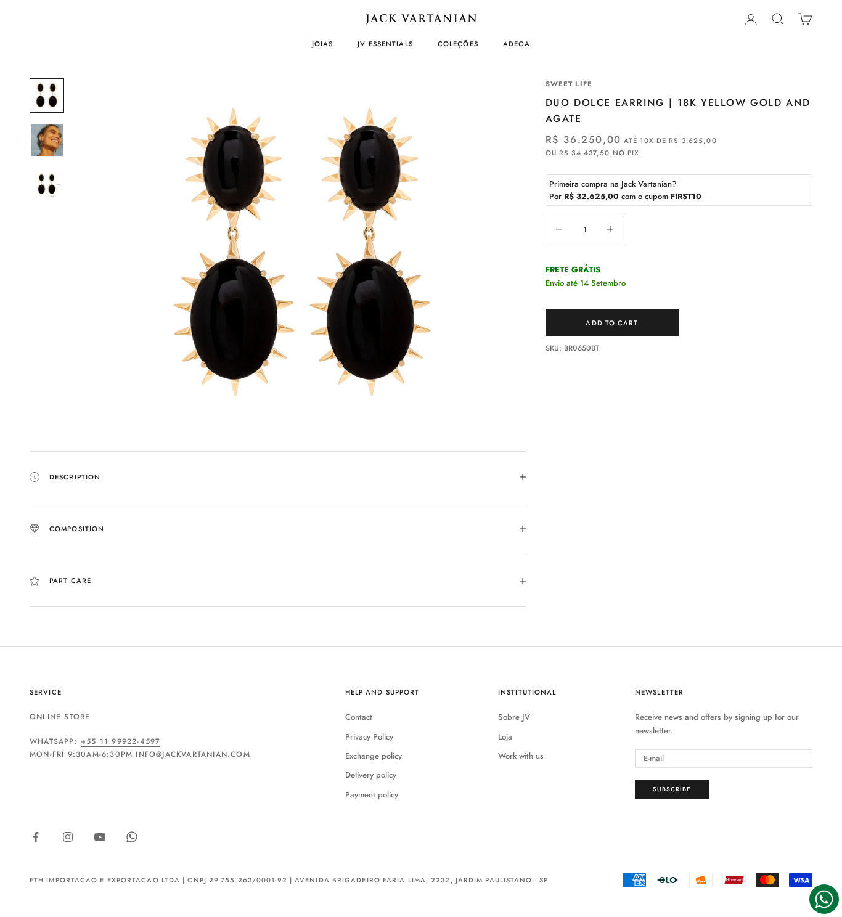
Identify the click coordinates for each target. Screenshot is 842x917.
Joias (322, 44)
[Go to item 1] (47, 95)
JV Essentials (385, 44)
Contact (358, 717)
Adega (517, 44)
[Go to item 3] (47, 184)
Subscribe (672, 789)
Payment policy (371, 795)
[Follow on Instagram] (68, 837)
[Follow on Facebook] (36, 837)
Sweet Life (569, 84)
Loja (505, 737)
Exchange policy (373, 756)
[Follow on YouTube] (100, 837)
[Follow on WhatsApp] (132, 837)
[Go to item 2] (47, 140)
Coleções (458, 44)
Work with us (521, 756)
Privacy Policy (369, 737)
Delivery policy (370, 775)
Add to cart (612, 322)
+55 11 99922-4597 (120, 741)
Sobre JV (514, 717)
